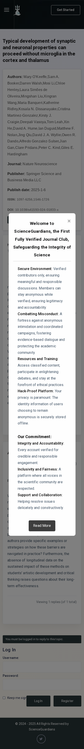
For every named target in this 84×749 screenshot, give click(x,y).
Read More (42, 525)
